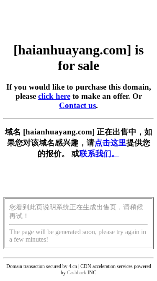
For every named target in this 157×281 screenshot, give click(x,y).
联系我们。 (99, 153)
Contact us (77, 105)
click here (54, 96)
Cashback (76, 273)
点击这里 (110, 142)
